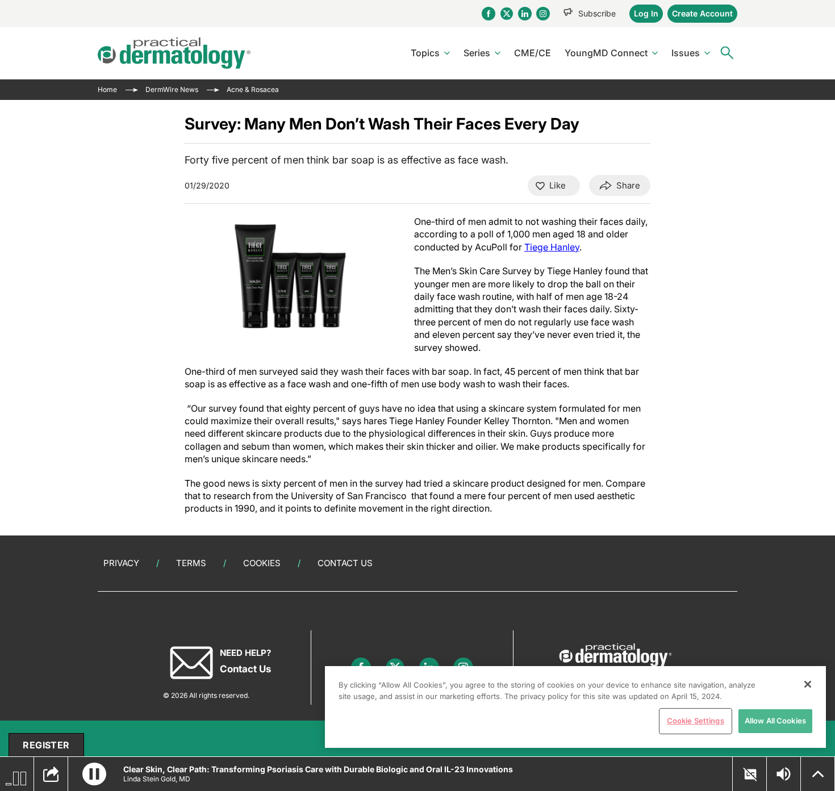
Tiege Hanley (551, 247)
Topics (425, 52)
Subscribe (597, 13)
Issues (685, 52)
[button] (94, 774)
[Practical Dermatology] (174, 53)
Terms (191, 563)
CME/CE (532, 52)
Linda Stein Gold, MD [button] (156, 779)
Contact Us (345, 563)
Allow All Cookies (775, 720)
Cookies (262, 563)
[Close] (807, 684)
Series (477, 52)
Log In (646, 13)
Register (46, 745)
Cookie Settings (695, 720)
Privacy (121, 563)
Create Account (702, 13)
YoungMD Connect (606, 52)
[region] (575, 707)
